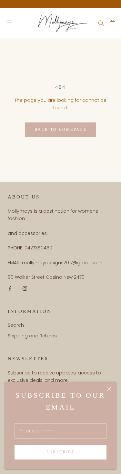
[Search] (101, 22)
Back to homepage (60, 129)
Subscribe (60, 452)
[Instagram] (25, 288)
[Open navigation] (9, 22)
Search (16, 325)
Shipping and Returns (32, 336)
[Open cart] (112, 23)
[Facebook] (10, 288)
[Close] (108, 389)
